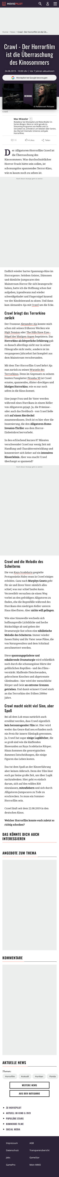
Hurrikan (39, 1076)
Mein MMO (35, 1164)
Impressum (12, 1143)
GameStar (34, 1157)
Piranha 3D (34, 378)
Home (5, 32)
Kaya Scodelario (23, 572)
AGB (31, 1143)
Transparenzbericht (39, 1150)
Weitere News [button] (29, 1085)
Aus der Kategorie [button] (29, 1093)
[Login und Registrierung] (47, 4)
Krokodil (25, 1076)
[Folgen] (31, 118)
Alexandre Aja (29, 324)
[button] (29, 140)
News (12, 32)
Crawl (35, 305)
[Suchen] (40, 4)
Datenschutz (12, 1150)
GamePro (10, 1164)
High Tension (12, 332)
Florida (52, 1076)
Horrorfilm (10, 1076)
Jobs (8, 1157)
